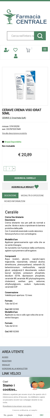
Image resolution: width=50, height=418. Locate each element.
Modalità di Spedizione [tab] (32, 195)
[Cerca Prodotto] (40, 35)
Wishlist (6, 365)
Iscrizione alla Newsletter (15, 369)
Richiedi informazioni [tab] (14, 201)
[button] (5, 168)
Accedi (5, 357)
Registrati (7, 361)
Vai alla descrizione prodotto (14, 133)
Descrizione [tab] (10, 195)
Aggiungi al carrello (25, 178)
